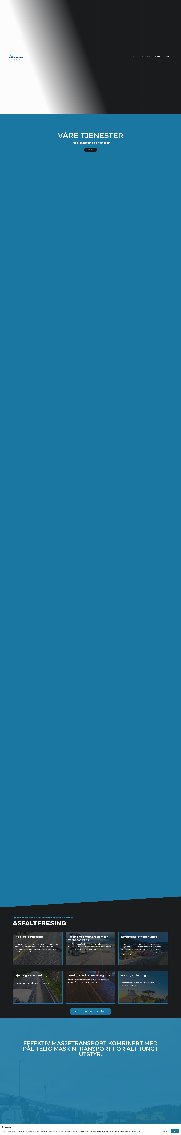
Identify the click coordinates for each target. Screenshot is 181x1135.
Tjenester (130, 57)
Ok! (175, 1131)
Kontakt (158, 57)
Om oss (169, 57)
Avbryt (165, 1131)
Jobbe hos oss (144, 57)
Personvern (137, 1131)
